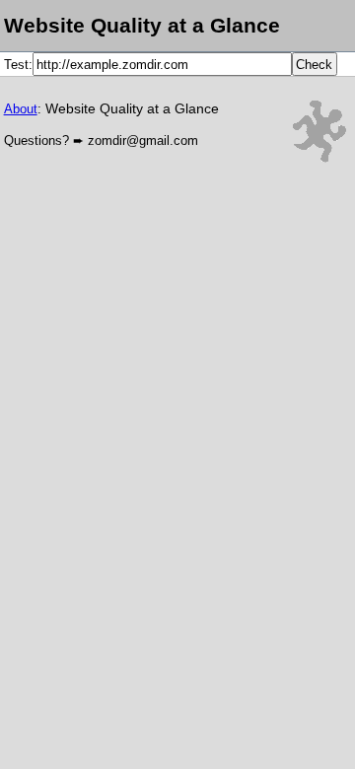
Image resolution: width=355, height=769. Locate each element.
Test (16, 64)
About (20, 109)
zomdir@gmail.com (143, 140)
